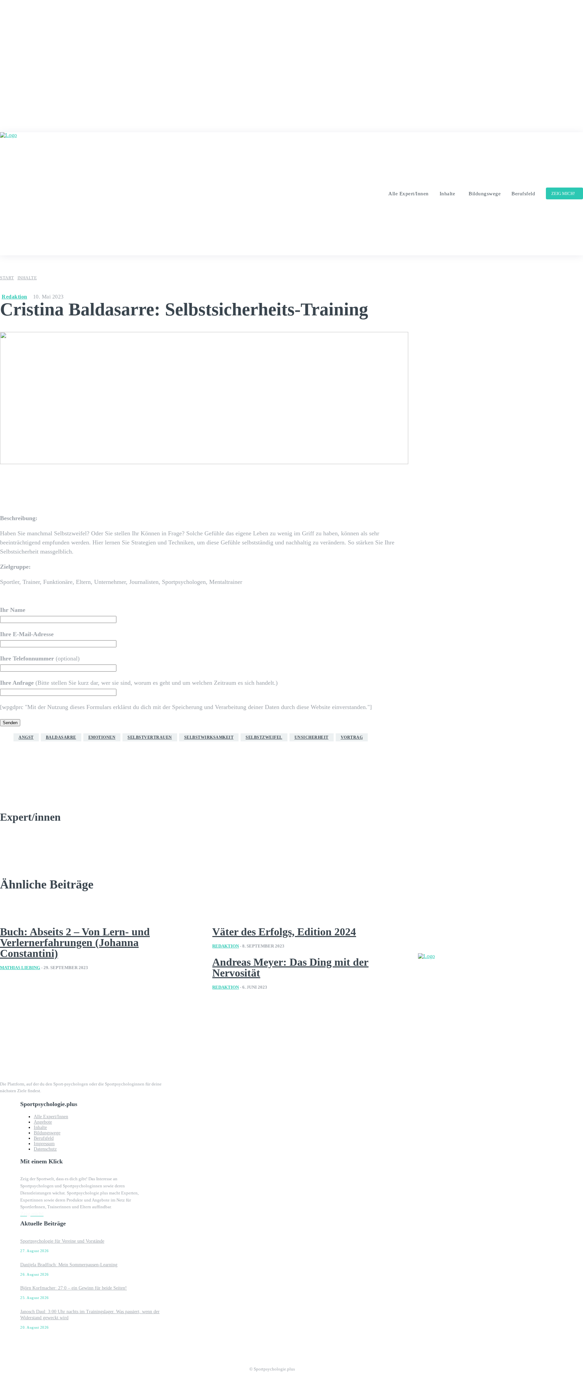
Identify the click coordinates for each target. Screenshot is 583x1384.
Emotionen (102, 737)
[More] (304, 485)
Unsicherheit (312, 737)
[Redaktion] (29, 776)
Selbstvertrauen (150, 737)
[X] (328, 1366)
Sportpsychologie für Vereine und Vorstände (62, 1241)
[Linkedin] (314, 1366)
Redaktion (14, 297)
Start (7, 277)
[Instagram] (300, 1366)
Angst (26, 737)
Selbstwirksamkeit (209, 737)
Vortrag (352, 737)
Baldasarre (61, 737)
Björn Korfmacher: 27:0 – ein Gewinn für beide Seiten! (73, 1288)
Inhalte (27, 277)
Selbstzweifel (264, 737)
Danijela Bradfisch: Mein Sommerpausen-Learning (68, 1264)
